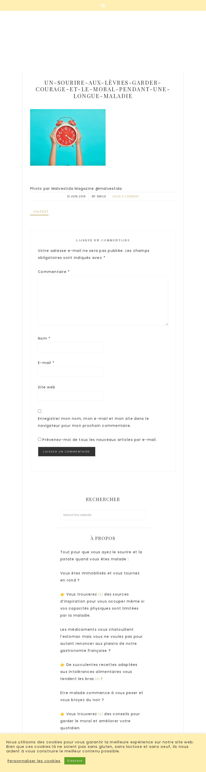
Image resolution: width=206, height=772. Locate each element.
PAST (40, 211)
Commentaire (54, 271)
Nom (44, 338)
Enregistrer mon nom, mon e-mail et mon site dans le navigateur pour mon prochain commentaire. (93, 422)
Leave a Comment (125, 196)
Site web (46, 387)
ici (101, 594)
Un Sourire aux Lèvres (103, 43)
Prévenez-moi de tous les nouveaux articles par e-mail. (99, 439)
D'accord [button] (74, 761)
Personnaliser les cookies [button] (34, 761)
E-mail (46, 362)
